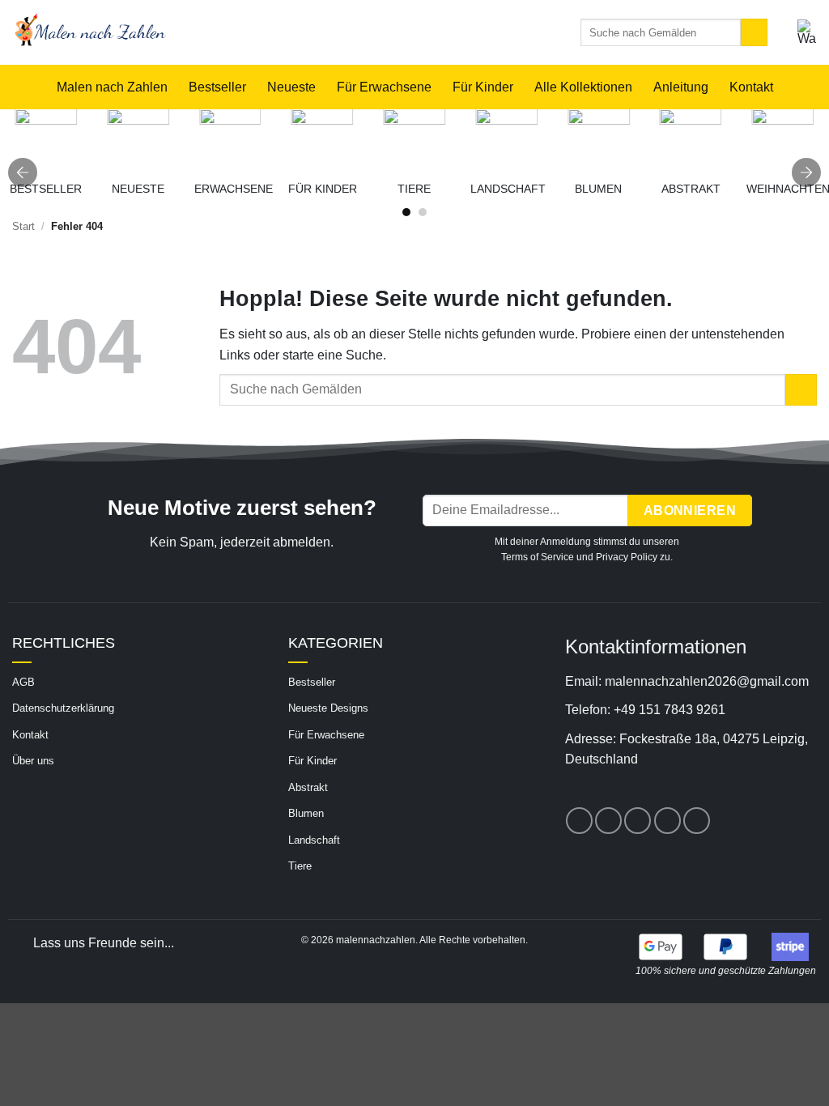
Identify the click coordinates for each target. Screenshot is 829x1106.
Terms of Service (537, 557)
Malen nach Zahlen (112, 87)
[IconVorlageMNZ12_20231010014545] (599, 139)
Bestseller (217, 87)
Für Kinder (483, 87)
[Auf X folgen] (608, 820)
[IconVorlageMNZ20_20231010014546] (230, 139)
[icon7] (783, 139)
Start (23, 226)
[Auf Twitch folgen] (696, 820)
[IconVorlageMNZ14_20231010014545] (415, 139)
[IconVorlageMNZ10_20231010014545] (691, 139)
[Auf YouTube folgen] (667, 820)
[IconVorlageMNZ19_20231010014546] (46, 139)
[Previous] (22, 172)
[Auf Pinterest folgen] (637, 820)
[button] (807, 32)
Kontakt (751, 87)
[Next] (806, 172)
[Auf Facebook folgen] (579, 820)
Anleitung (680, 87)
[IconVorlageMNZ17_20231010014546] (138, 139)
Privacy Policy (626, 557)
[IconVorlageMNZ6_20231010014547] (322, 139)
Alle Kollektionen (583, 87)
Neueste (291, 87)
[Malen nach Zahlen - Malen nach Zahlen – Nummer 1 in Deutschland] (269, 32)
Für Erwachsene (384, 87)
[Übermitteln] (754, 32)
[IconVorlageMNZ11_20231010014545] (506, 139)
